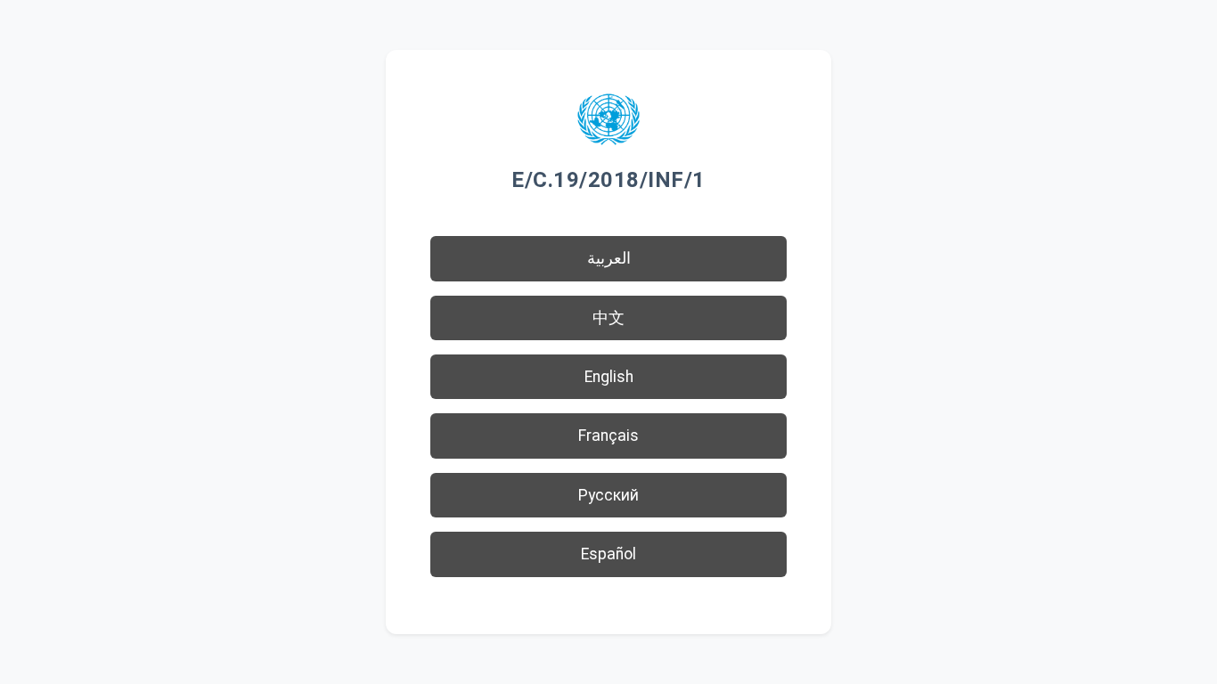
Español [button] (608, 554)
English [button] (608, 377)
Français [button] (608, 435)
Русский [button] (608, 495)
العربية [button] (609, 258)
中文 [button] (608, 318)
